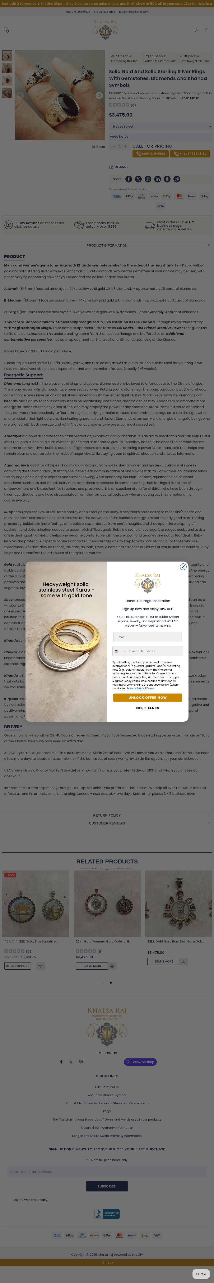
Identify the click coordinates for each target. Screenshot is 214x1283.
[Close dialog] (183, 567)
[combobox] (120, 651)
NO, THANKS (147, 708)
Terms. (150, 688)
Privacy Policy (135, 688)
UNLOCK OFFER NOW (148, 697)
